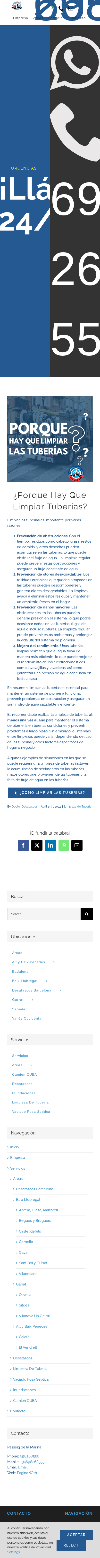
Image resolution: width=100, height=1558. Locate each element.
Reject (71, 1545)
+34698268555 (32, 1462)
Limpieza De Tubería (30, 1368)
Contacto (17, 1411)
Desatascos (22, 1358)
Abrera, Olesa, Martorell (38, 1210)
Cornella (26, 1242)
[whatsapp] (52, 8)
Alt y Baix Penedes (31, 1326)
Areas (17, 953)
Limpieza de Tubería (78, 806)
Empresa (17, 1157)
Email (22, 1467)
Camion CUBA (25, 1400)
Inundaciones (24, 1390)
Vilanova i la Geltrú (34, 1316)
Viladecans (28, 1274)
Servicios (20, 1056)
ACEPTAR (76, 1535)
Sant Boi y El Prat (33, 1263)
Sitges (24, 1305)
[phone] (60, 8)
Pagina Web (27, 1473)
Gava (23, 1252)
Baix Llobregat (28, 1199)
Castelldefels (30, 1231)
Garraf (21, 1284)
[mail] (70, 8)
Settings (13, 1552)
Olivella (25, 1295)
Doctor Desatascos (25, 806)
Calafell (25, 1337)
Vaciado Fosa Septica (31, 1379)
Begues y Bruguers (35, 1220)
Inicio (14, 1147)
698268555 (29, 1456)
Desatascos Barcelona (34, 1189)
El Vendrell (28, 1347)
